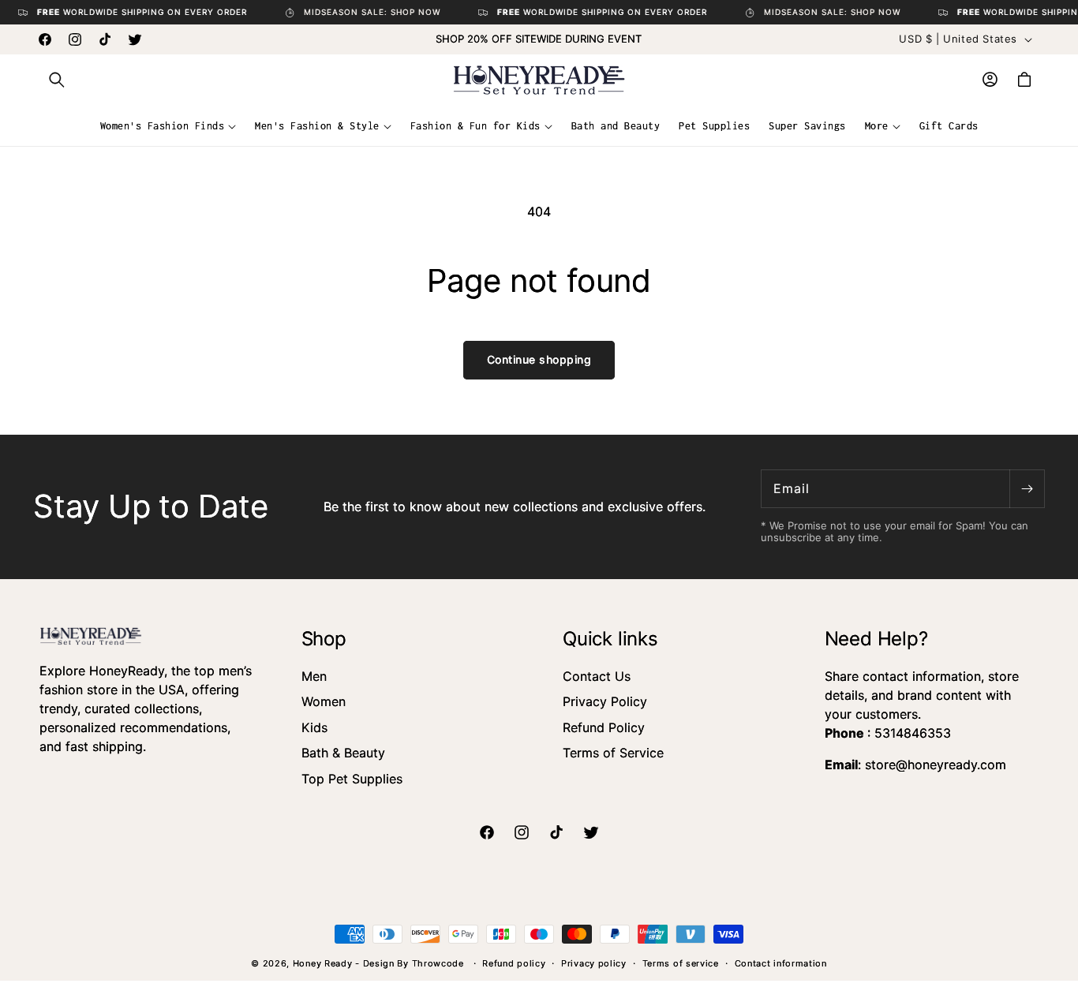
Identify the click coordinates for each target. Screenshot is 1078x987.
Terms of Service (613, 753)
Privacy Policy (605, 701)
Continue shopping (539, 359)
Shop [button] (323, 638)
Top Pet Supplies (351, 779)
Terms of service (680, 963)
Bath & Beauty (343, 753)
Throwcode (439, 963)
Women (323, 701)
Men (314, 676)
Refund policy (513, 963)
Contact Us (597, 676)
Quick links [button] (610, 638)
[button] (56, 79)
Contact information (781, 963)
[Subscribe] (1026, 488)
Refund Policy (604, 727)
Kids (314, 727)
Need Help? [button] (876, 638)
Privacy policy (594, 963)
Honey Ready (323, 963)
